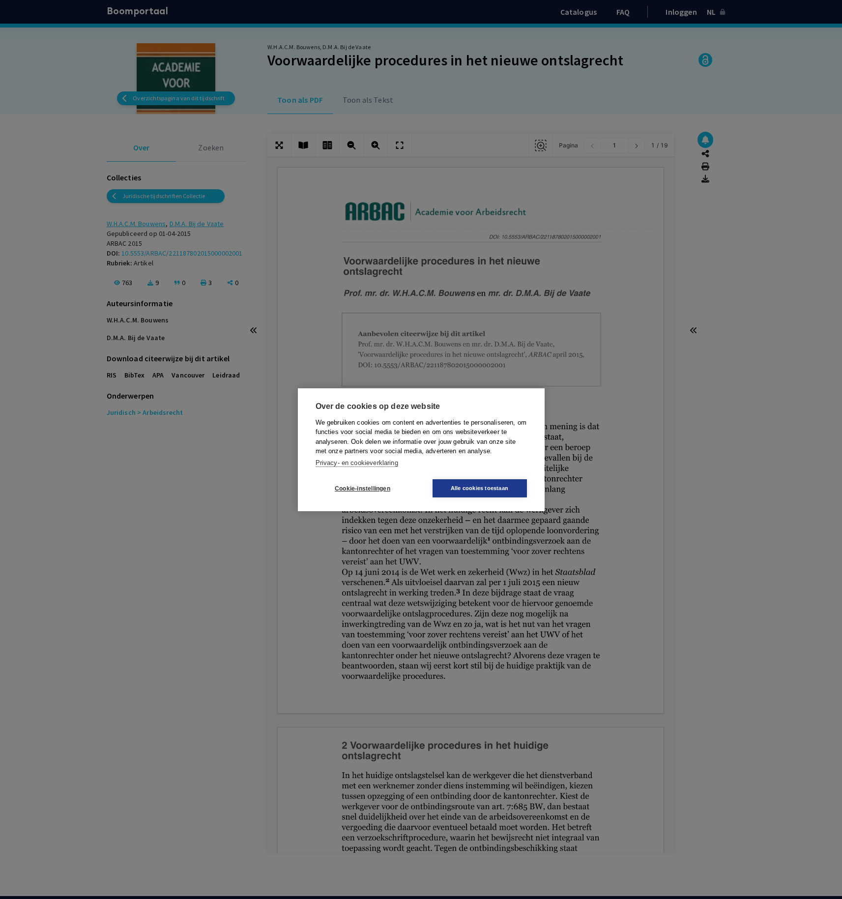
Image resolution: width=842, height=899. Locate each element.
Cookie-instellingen (362, 488)
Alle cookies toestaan (479, 488)
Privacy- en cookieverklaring (357, 462)
